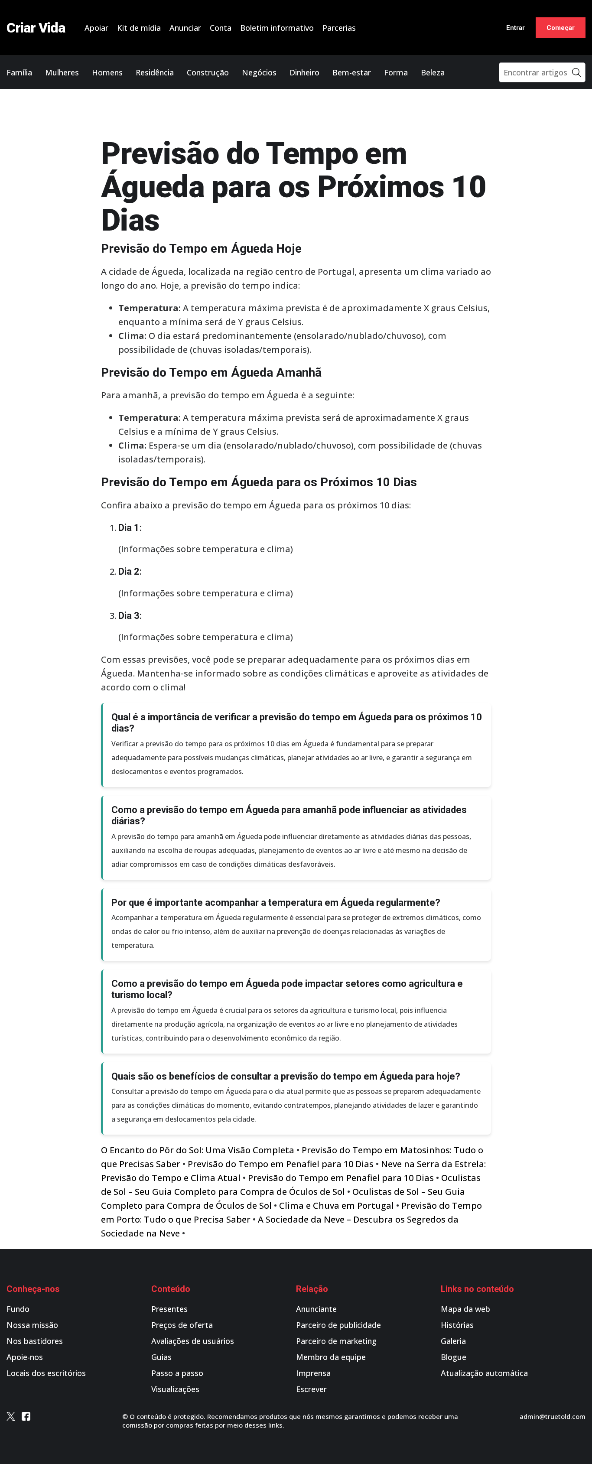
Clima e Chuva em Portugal (336, 1205)
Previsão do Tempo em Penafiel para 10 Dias (281, 1164)
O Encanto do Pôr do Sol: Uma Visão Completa (197, 1150)
